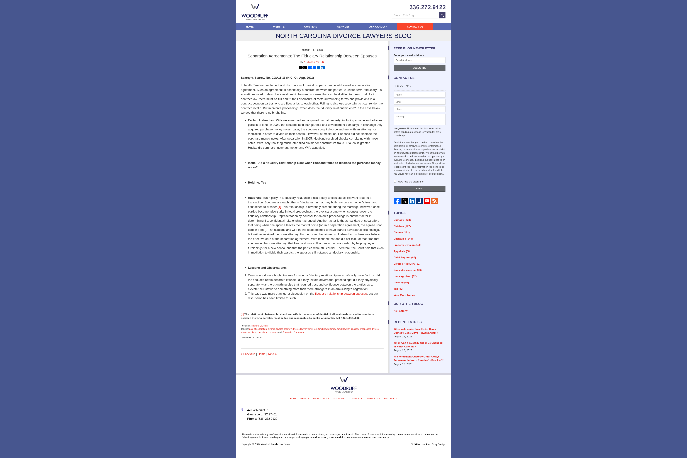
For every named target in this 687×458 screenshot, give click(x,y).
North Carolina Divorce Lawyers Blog (255, 11)
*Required (400, 128)
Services (343, 26)
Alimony (401, 282)
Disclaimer (339, 399)
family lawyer (343, 329)
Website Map (373, 399)
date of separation (258, 329)
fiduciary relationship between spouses (341, 293)
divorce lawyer (299, 329)
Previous (248, 354)
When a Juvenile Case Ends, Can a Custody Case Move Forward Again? (416, 331)
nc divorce (253, 332)
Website (278, 26)
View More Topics (404, 295)
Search (442, 15)
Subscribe (419, 68)
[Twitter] (404, 201)
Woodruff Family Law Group (275, 444)
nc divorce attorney (268, 332)
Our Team (311, 26)
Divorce (402, 232)
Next (272, 354)
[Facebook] (397, 201)
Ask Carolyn (378, 26)
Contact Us (415, 26)
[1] (279, 207)
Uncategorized (405, 276)
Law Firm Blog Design (428, 444)
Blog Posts (390, 399)
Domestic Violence (408, 270)
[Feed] (434, 201)
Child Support (405, 257)
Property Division (259, 326)
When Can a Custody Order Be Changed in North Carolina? (418, 344)
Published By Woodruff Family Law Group (427, 7)
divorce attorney (283, 329)
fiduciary (355, 329)
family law (312, 329)
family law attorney (327, 329)
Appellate (402, 251)
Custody (402, 219)
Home (250, 26)
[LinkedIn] (412, 201)
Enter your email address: (409, 55)
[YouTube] (427, 201)
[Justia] (419, 201)
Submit (420, 188)
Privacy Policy (321, 399)
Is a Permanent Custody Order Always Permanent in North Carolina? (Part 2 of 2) (419, 358)
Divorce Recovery (407, 263)
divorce (271, 329)
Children (402, 226)
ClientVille (403, 238)
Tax (398, 288)
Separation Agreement (293, 332)
